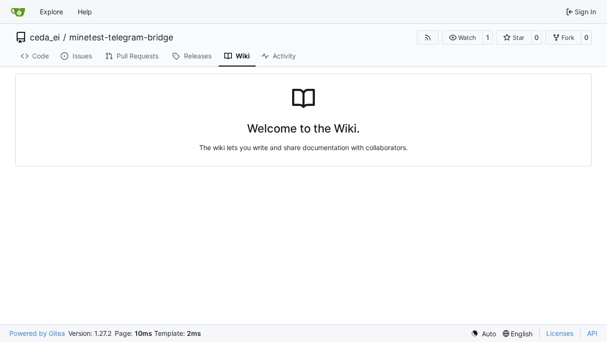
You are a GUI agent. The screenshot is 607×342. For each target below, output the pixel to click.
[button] (462, 37)
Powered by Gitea (37, 333)
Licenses (559, 333)
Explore (51, 12)
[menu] (483, 334)
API (592, 333)
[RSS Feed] (428, 37)
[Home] (18, 11)
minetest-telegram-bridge (121, 37)
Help (85, 12)
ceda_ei (45, 37)
